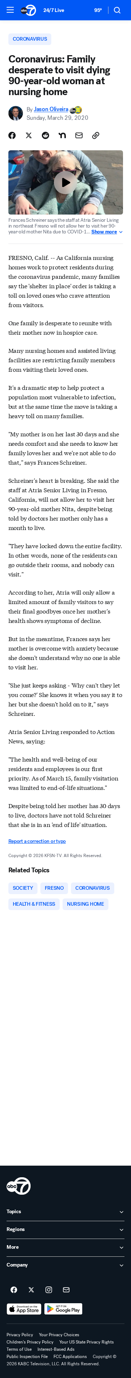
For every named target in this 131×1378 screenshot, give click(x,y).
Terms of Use (19, 1349)
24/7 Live (53, 10)
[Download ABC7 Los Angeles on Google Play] (63, 1309)
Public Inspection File (27, 1356)
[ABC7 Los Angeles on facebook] (14, 1290)
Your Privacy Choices (59, 1335)
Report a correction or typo (37, 841)
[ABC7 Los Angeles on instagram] (48, 1290)
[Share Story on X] (29, 135)
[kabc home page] (19, 1186)
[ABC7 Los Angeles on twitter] (31, 1290)
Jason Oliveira (51, 109)
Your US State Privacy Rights (86, 1342)
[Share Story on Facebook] (12, 135)
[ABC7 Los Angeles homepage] (28, 10)
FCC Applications (70, 1356)
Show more (104, 232)
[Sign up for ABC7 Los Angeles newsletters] (66, 1290)
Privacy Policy (20, 1335)
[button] (10, 10)
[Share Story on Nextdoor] (62, 135)
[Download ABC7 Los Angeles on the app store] (24, 1309)
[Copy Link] (96, 135)
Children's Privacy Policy (30, 1342)
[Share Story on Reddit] (45, 135)
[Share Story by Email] (79, 135)
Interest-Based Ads (56, 1349)
